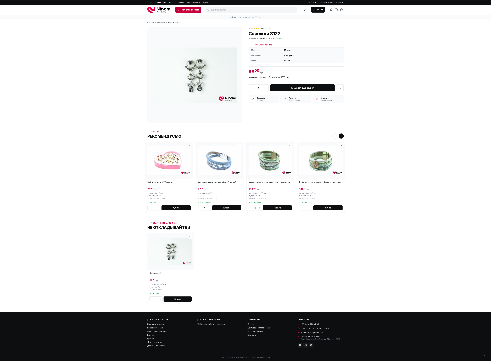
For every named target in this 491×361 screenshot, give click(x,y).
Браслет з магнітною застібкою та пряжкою (320, 182)
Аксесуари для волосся (158, 331)
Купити (176, 208)
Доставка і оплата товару (259, 328)
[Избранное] (304, 10)
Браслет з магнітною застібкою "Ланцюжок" (270, 182)
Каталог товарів (190, 9)
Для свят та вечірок (156, 346)
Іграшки (150, 338)
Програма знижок (255, 331)
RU (309, 2)
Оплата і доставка (193, 2)
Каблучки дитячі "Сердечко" (160, 182)
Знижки (181, 2)
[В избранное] (340, 87)
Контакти (206, 2)
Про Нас (172, 2)
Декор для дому (154, 342)
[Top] (485, 355)
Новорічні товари (155, 328)
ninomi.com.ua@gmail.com (312, 332)
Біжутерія (161, 22)
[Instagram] (336, 9)
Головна (150, 22)
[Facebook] (341, 9)
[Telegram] (331, 9)
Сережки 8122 (156, 273)
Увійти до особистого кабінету (332, 2)
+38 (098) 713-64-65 (158, 2)
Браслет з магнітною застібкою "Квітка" (217, 182)
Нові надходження (155, 324)
